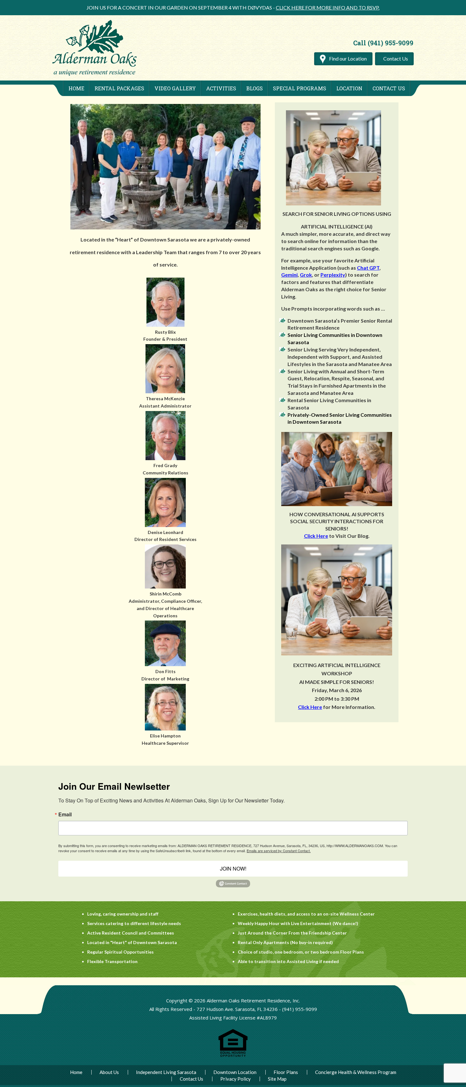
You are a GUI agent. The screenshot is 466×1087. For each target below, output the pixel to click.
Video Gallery (175, 88)
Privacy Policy (235, 1079)
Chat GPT (368, 268)
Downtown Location (234, 1072)
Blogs (254, 88)
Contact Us (395, 58)
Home (76, 88)
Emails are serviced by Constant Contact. (279, 850)
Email (65, 814)
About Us (109, 1072)
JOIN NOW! (233, 868)
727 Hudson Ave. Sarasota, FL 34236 (237, 1009)
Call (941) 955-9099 (383, 43)
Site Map (277, 1079)
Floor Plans (286, 1072)
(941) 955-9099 (299, 1009)
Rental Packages (119, 88)
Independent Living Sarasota (166, 1072)
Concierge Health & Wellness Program (355, 1072)
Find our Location (347, 58)
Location (349, 88)
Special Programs (299, 88)
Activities (221, 88)
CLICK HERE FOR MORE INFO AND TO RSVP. (327, 7)
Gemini (289, 275)
